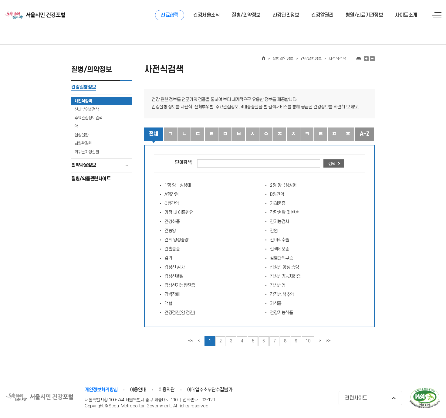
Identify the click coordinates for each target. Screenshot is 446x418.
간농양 (170, 230)
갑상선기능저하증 (285, 276)
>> (328, 340)
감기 (168, 258)
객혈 (168, 303)
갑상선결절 (174, 276)
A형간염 (171, 194)
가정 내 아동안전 (178, 212)
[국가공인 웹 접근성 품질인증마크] (425, 399)
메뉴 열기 (436, 15)
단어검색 (183, 162)
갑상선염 (277, 285)
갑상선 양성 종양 (284, 267)
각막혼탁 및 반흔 (284, 212)
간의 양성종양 (176, 240)
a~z (364, 134)
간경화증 (172, 221)
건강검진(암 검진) (179, 312)
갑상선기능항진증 (179, 285)
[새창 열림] (358, 58)
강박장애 (172, 294)
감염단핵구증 (281, 258)
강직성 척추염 (282, 294)
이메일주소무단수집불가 (209, 390)
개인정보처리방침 (101, 390)
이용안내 (138, 390)
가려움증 (277, 203)
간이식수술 (279, 240)
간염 (274, 230)
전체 (153, 134)
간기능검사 (279, 221)
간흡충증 (172, 249)
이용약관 (166, 390)
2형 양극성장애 (283, 185)
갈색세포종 (279, 249)
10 (308, 341)
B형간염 (277, 194)
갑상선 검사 (174, 267)
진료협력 (169, 15)
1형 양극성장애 (177, 185)
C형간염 (171, 203)
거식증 (276, 303)
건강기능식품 (281, 312)
